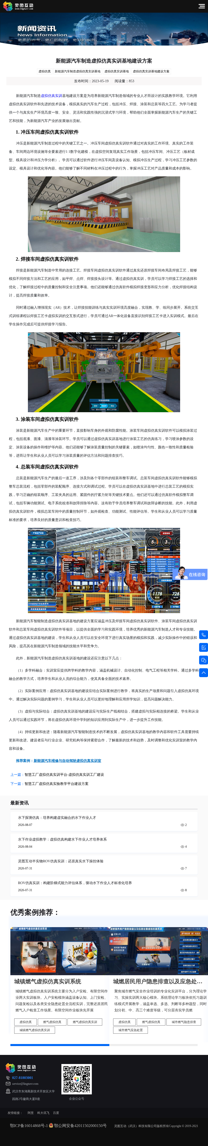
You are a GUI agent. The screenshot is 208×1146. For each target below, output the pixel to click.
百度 (56, 1113)
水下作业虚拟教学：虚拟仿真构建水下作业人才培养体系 (62, 839)
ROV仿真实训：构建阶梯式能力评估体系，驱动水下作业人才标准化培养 (75, 883)
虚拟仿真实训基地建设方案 (151, 71)
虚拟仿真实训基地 (117, 71)
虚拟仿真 (45, 71)
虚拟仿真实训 (51, 96)
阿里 (31, 1113)
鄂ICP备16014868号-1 (29, 1125)
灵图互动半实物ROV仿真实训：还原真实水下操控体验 (60, 861)
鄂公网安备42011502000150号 (80, 1125)
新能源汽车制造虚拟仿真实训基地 (77, 71)
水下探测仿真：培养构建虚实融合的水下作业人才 (57, 818)
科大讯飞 (43, 1113)
